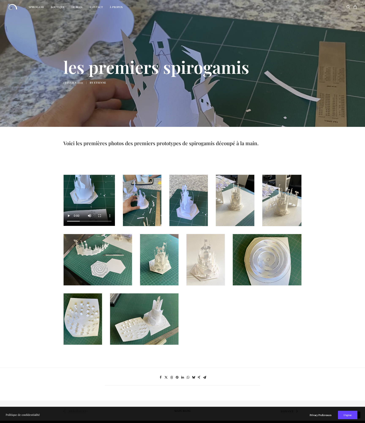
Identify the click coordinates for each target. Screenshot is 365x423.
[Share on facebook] (160, 377)
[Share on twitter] (166, 377)
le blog (77, 7)
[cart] (354, 7)
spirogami (36, 7)
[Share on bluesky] (193, 377)
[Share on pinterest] (177, 377)
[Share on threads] (171, 377)
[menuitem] (36, 7)
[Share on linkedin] (182, 377)
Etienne (100, 82)
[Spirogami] (13, 7)
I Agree (348, 415)
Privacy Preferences (320, 415)
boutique (58, 7)
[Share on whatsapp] (188, 377)
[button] (349, 7)
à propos (116, 7)
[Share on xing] (199, 377)
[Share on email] (204, 377)
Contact (96, 7)
